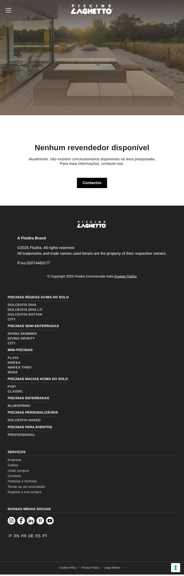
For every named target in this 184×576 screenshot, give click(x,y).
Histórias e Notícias (22, 481)
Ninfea (14, 362)
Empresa (14, 460)
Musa (13, 372)
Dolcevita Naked (24, 420)
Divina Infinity (21, 338)
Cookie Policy (68, 567)
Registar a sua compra (24, 492)
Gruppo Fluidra (125, 276)
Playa (13, 358)
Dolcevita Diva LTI (25, 309)
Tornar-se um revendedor (26, 487)
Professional (21, 435)
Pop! (12, 386)
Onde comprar (18, 470)
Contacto (14, 476)
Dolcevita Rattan (25, 314)
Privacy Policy (90, 567)
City (12, 319)
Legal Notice (112, 567)
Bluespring (19, 406)
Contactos (92, 183)
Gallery (13, 465)
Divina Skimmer (22, 333)
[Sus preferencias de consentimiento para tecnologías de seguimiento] (175, 567)
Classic (15, 391)
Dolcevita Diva (22, 305)
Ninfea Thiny (20, 367)
